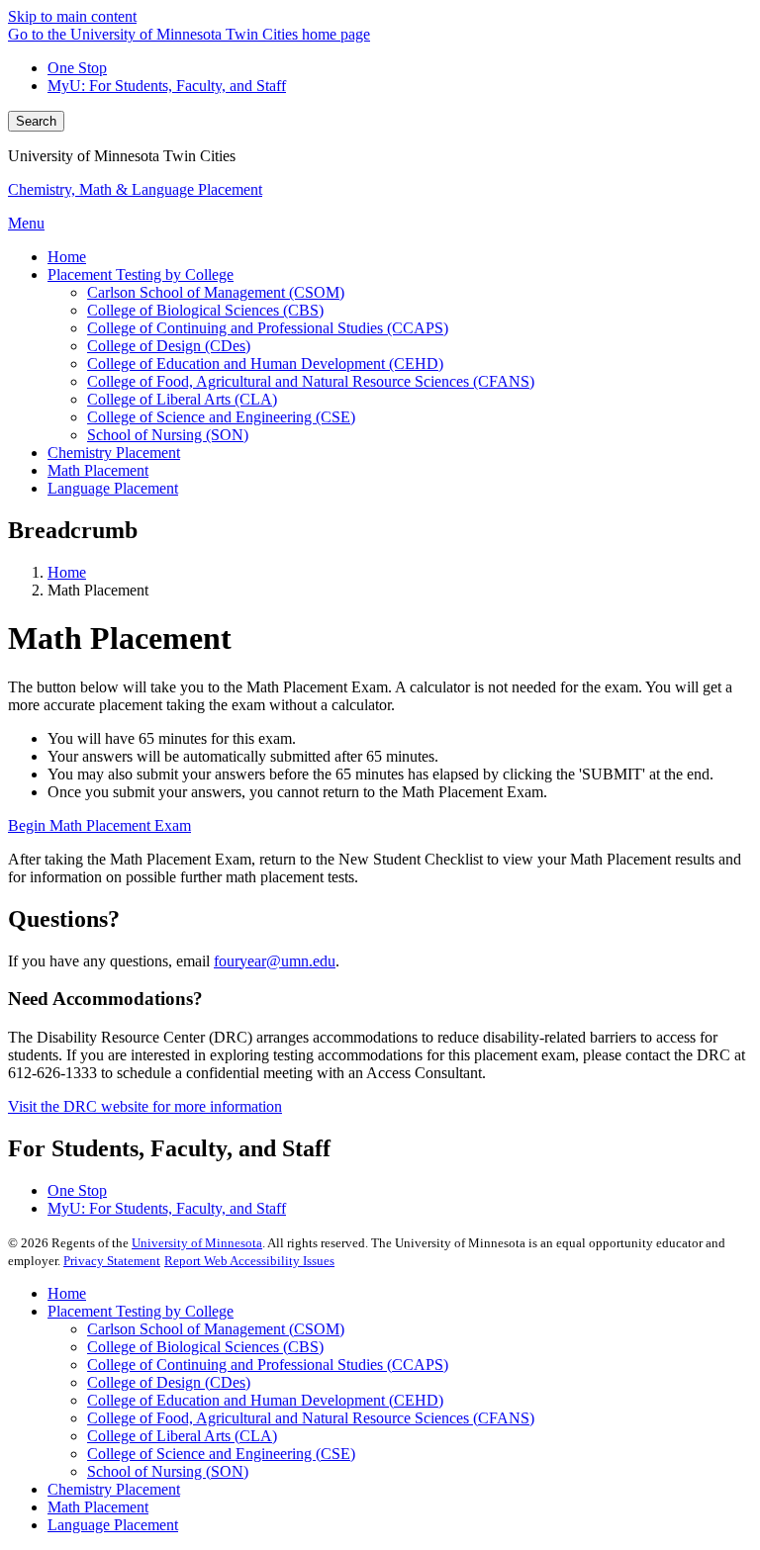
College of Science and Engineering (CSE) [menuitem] (221, 417)
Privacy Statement (111, 1260)
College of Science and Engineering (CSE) (221, 1453)
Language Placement (113, 1524)
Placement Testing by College (141, 1311)
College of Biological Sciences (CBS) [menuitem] (205, 310)
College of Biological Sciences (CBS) (205, 1346)
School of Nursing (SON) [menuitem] (167, 434)
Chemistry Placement (114, 1489)
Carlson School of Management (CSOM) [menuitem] (215, 292)
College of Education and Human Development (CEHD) (265, 1400)
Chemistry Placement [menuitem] (114, 452)
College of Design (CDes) (168, 1382)
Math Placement (98, 1507)
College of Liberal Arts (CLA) (182, 1435)
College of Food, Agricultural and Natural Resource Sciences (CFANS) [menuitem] (310, 381)
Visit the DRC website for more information (145, 1106)
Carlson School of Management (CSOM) (215, 1329)
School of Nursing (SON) (167, 1471)
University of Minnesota (197, 1242)
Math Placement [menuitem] (98, 470)
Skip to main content (72, 16)
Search (36, 121)
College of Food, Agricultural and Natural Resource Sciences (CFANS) (310, 1418)
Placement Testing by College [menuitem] (141, 274)
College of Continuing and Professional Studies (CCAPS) (267, 1364)
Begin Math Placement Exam (99, 825)
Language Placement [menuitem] (113, 488)
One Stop (77, 67)
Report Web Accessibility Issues (249, 1260)
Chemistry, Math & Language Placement (135, 189)
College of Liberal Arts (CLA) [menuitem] (182, 399)
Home (67, 572)
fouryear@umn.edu (274, 961)
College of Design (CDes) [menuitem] (168, 345)
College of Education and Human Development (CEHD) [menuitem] (265, 363)
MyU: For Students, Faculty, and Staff (167, 85)
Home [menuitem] (67, 256)
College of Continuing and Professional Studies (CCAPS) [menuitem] (267, 327)
